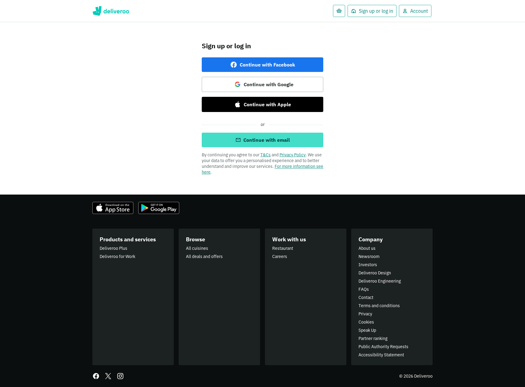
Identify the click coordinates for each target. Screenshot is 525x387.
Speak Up (367, 330)
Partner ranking (373, 338)
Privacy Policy (293, 155)
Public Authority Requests (383, 346)
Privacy (365, 314)
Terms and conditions (379, 305)
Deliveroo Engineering (380, 281)
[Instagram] (120, 376)
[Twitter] (108, 376)
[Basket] (339, 11)
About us (367, 248)
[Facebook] (96, 376)
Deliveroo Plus (113, 248)
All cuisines (197, 248)
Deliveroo (110, 11)
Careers (279, 256)
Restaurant (282, 248)
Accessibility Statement (381, 355)
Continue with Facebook (267, 65)
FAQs (364, 289)
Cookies (366, 322)
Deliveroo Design (375, 273)
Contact (366, 297)
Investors (368, 264)
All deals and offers (204, 256)
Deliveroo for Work (117, 256)
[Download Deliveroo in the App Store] (112, 208)
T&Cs (265, 155)
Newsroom (369, 256)
